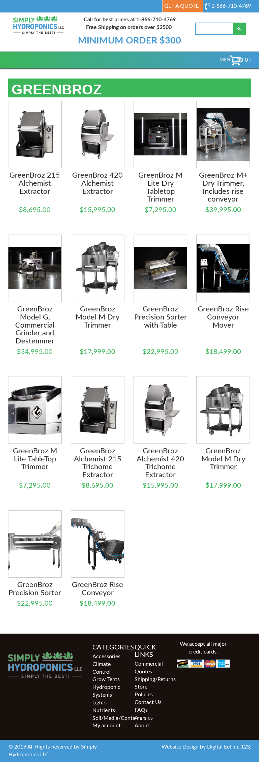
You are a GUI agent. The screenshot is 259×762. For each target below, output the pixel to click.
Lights (99, 702)
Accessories (106, 656)
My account (106, 725)
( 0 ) (246, 60)
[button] (227, 60)
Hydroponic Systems (106, 691)
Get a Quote (181, 6)
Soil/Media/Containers (108, 718)
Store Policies (144, 690)
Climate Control (101, 668)
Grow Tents (106, 679)
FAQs (141, 710)
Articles (144, 718)
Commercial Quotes (149, 667)
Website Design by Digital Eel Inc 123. (206, 747)
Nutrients (103, 710)
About (142, 725)
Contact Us (148, 702)
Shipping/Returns (151, 679)
